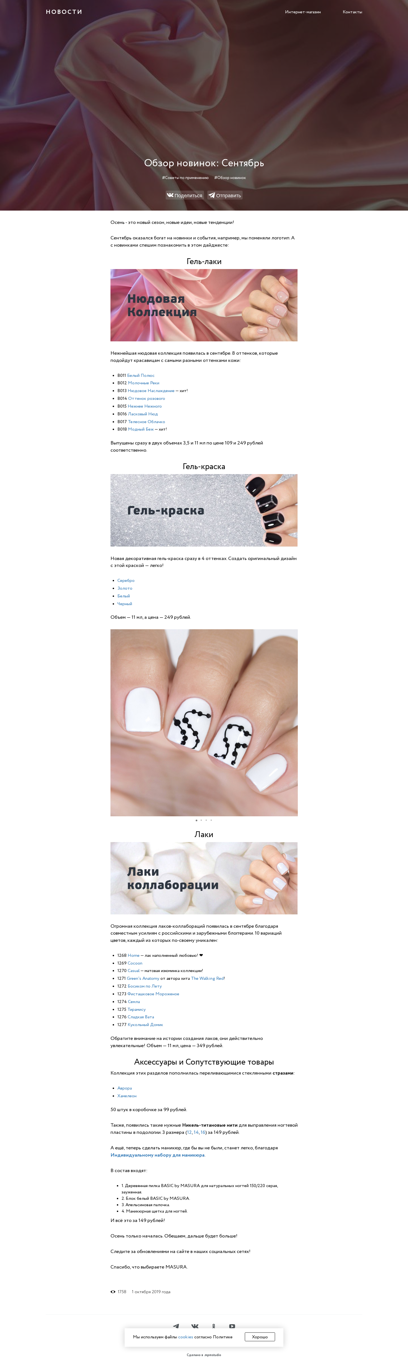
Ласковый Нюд (143, 414)
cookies (185, 1337)
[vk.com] (194, 1327)
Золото (124, 588)
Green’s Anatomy (143, 978)
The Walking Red (207, 978)
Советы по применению (187, 177)
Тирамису (136, 1009)
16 (203, 1132)
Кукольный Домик (145, 1025)
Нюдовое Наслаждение (151, 391)
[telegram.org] (176, 1327)
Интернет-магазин (303, 12)
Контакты (352, 12)
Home (134, 955)
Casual (134, 971)
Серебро (126, 580)
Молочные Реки (143, 383)
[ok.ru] (214, 1327)
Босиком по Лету (145, 986)
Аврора (124, 1088)
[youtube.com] (232, 1327)
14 (196, 1132)
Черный (124, 604)
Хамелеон (127, 1096)
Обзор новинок (231, 177)
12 (189, 1132)
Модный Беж (141, 429)
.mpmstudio (212, 1355)
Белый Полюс (141, 375)
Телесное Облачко (146, 422)
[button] (292, 634)
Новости (64, 12)
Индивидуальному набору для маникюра (157, 1155)
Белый (123, 596)
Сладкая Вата (141, 1017)
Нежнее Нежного (145, 406)
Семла (134, 1002)
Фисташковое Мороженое (153, 994)
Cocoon (135, 963)
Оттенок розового (146, 398)
